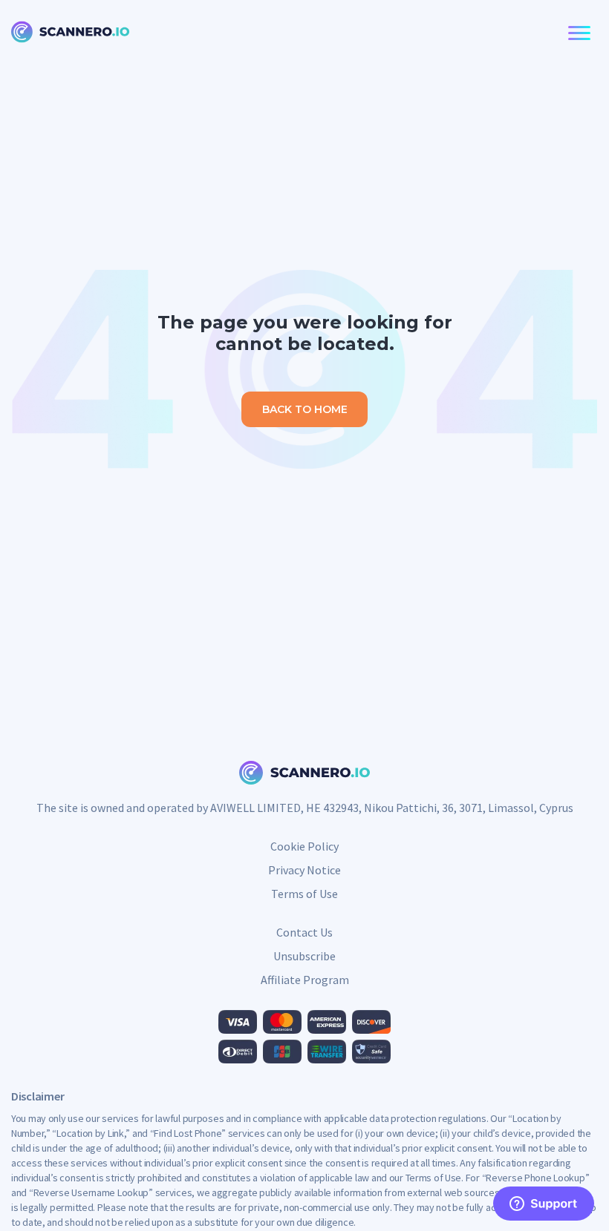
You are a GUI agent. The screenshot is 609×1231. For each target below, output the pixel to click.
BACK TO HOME (305, 409)
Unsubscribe (304, 955)
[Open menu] (576, 33)
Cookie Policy (304, 846)
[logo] (70, 33)
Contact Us (304, 932)
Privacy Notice (304, 869)
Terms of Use (304, 893)
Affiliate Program (305, 979)
